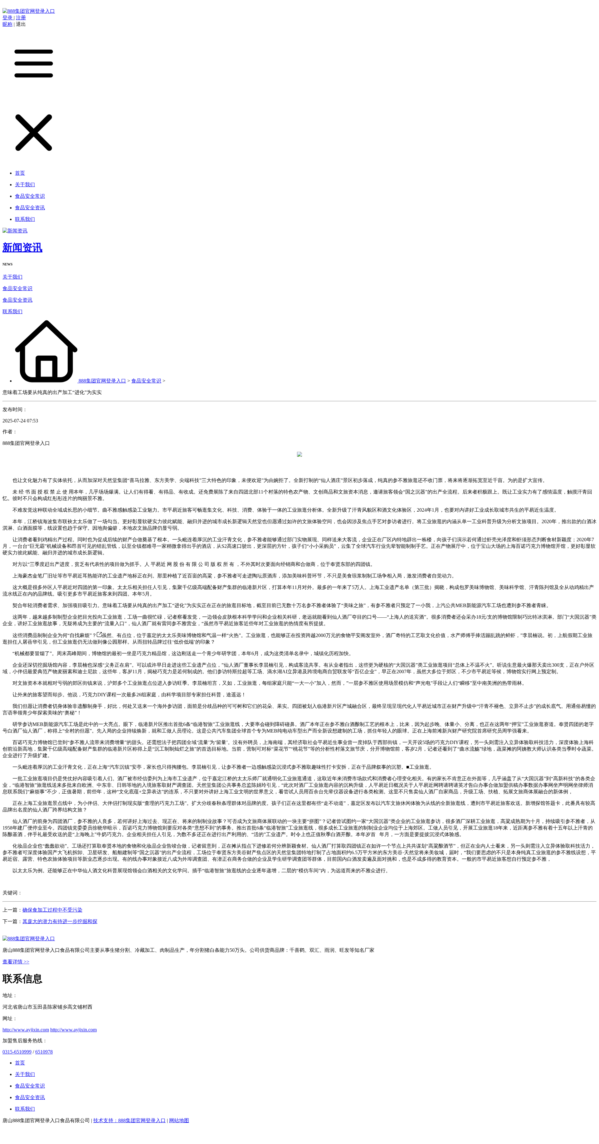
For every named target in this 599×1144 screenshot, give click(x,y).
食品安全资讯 (17, 300)
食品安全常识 (17, 288)
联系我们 (12, 311)
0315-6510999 (17, 1051)
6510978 (44, 1051)
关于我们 (12, 277)
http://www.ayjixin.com (25, 1029)
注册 (21, 17)
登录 (8, 17)
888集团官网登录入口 (102, 380)
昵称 (7, 24)
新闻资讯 (22, 247)
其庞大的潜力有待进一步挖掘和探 (59, 921)
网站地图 (179, 1120)
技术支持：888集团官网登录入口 (129, 1120)
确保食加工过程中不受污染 (52, 910)
